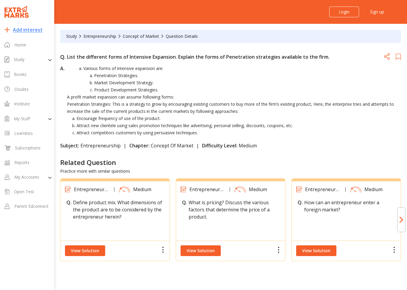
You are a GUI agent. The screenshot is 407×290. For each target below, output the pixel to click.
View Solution (85, 250)
